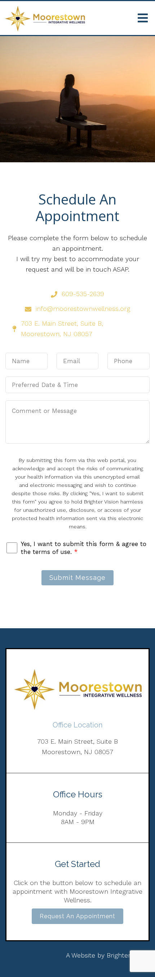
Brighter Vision (128, 955)
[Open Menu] (143, 18)
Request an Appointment (77, 916)
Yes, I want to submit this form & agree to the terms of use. (83, 547)
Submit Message (77, 577)
